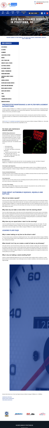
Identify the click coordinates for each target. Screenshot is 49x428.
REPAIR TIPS (13, 12)
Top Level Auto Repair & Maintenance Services (35, 37)
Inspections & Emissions (8, 398)
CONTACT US (17, 12)
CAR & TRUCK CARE (26, 38)
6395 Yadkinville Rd (19, 17)
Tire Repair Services (7, 399)
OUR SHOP (3, 12)
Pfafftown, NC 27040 (26, 17)
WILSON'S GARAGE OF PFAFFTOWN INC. (15, 37)
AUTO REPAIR (7, 12)
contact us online (15, 121)
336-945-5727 (39, 3)
